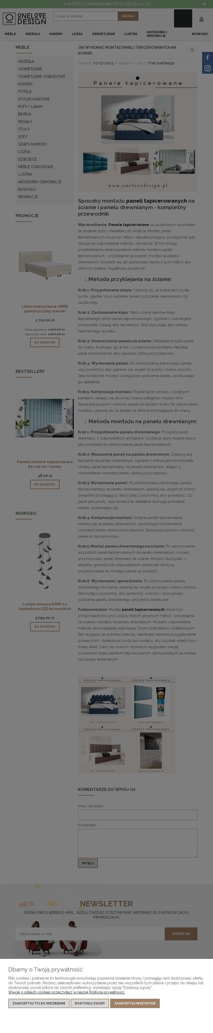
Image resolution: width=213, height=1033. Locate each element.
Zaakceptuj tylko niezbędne (38, 1003)
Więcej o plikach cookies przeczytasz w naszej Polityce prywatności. (66, 992)
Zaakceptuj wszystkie (135, 1003)
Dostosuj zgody (90, 1003)
